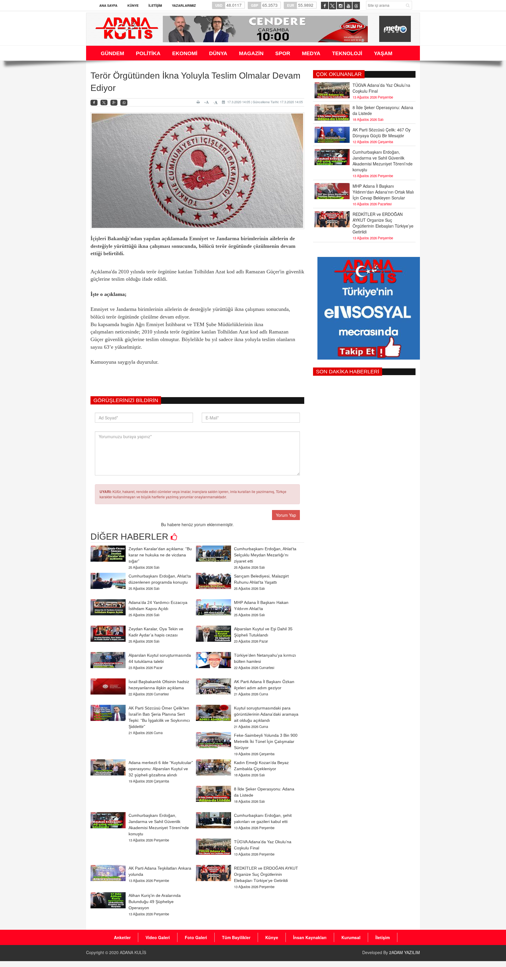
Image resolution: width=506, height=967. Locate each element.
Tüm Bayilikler (236, 937)
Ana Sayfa (108, 5)
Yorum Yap (286, 515)
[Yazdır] (199, 102)
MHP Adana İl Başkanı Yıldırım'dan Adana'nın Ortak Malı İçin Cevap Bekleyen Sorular (383, 192)
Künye (133, 5)
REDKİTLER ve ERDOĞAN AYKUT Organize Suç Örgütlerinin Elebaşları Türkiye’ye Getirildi (266, 874)
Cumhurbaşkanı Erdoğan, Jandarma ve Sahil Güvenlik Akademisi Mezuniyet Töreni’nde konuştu (383, 160)
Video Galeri (158, 937)
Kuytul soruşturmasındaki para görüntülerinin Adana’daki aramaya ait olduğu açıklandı (266, 714)
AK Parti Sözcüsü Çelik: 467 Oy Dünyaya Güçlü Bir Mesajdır (382, 132)
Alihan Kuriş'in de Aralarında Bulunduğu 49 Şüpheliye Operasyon (155, 901)
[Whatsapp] (123, 103)
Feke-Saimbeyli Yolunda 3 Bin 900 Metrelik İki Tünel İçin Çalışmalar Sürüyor (266, 741)
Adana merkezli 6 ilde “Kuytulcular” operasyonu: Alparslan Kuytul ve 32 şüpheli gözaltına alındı (161, 768)
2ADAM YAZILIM (404, 952)
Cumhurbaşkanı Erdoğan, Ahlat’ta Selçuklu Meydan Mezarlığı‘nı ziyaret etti (265, 554)
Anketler (122, 937)
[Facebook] (94, 103)
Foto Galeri (196, 937)
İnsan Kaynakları (309, 937)
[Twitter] (103, 103)
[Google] (113, 103)
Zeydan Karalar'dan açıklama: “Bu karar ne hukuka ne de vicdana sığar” (160, 554)
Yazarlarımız (184, 5)
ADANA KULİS (133, 952)
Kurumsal (350, 937)
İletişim (155, 5)
